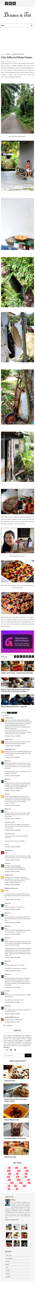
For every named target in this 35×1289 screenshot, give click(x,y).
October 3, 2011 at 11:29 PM (12, 987)
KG (6, 794)
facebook (14, 712)
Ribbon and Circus (10, 888)
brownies (21, 1168)
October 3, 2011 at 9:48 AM (12, 818)
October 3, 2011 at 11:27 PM (12, 970)
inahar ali (7, 717)
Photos (5, 1186)
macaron (22, 1177)
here (2, 621)
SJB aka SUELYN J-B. (10, 1017)
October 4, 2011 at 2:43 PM (12, 1002)
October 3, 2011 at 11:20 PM (12, 909)
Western (13, 1189)
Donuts (14, 1174)
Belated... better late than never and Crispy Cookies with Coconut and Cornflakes (15, 690)
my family (14, 1180)
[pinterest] (14, 3)
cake (5, 1171)
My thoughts (7, 1183)
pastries (25, 1183)
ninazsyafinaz (8, 749)
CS (5, 991)
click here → (6, 1047)
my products (24, 1180)
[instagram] (10, 3)
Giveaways (22, 1174)
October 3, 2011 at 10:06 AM (12, 830)
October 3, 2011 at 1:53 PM (12, 860)
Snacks (5, 1189)
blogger (4, 712)
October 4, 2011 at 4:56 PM (12, 1013)
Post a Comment (7, 1025)
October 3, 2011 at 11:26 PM (12, 957)
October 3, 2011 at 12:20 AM (12, 736)
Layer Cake (13, 1177)
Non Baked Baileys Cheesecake (15, 1138)
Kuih (5, 1177)
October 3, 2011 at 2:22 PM (12, 884)
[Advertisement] (17, 41)
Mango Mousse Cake (11, 1120)
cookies (23, 1171)
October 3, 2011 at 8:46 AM (12, 757)
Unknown (7, 875)
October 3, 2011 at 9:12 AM (12, 790)
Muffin (5, 1180)
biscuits (6, 1168)
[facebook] (6, 3)
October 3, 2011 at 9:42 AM (12, 805)
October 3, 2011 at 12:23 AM (12, 745)
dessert (6, 1174)
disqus (9, 712)
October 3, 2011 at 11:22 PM (12, 922)
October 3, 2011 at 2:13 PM (12, 871)
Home (2, 54)
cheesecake (14, 1171)
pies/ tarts (20, 1186)
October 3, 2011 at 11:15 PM (12, 899)
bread (13, 1168)
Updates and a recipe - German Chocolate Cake (17, 673)
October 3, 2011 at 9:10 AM (12, 775)
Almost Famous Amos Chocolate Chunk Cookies (15, 1100)
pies (12, 1186)
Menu (2, 25)
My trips (16, 1183)
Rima (6, 761)
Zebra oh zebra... (10, 1081)
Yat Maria (7, 850)
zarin (6, 863)
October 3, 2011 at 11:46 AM (12, 846)
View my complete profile (12, 1219)
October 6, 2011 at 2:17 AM (12, 1022)
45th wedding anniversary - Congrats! (14, 706)
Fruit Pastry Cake (10, 1157)
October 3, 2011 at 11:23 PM (12, 934)
